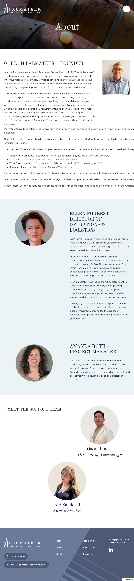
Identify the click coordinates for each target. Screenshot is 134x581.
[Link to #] (126, 8)
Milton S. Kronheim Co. (41, 163)
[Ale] (22, 539)
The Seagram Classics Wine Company (53, 167)
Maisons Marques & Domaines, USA (57, 159)
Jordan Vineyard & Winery (94, 155)
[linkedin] (111, 550)
